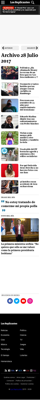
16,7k (20, 371)
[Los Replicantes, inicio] (20, 2)
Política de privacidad (24, 381)
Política (23, 330)
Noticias (4, 330)
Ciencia (23, 335)
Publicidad (30, 377)
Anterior (8, 48)
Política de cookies (12, 384)
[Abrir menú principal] (3, 2)
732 (34, 371)
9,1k (27, 371)
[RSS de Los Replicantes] (6, 371)
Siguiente (31, 48)
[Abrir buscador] (32, 2)
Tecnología (5, 349)
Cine (3, 340)
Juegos (23, 344)
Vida (22, 349)
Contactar (10, 381)
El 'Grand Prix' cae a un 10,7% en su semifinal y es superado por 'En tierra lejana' (19, 10)
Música (4, 344)
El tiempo (5, 355)
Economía (5, 335)
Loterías (23, 355)
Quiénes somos (9, 377)
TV (21, 340)
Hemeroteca (6, 361)
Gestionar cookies (27, 384)
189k (12, 371)
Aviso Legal (21, 377)
